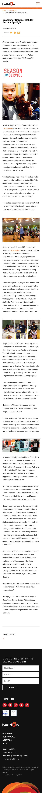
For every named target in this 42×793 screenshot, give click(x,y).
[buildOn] (8, 4)
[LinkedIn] (10, 705)
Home (4, 11)
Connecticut (15, 250)
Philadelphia (9, 128)
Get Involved (12, 11)
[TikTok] (27, 705)
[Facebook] (4, 705)
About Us (7, 740)
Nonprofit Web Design (9, 775)
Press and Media (8, 752)
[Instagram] (16, 705)
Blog (4, 743)
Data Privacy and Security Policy (14, 756)
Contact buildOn (8, 749)
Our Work (7, 734)
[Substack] (21, 705)
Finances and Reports (10, 759)
